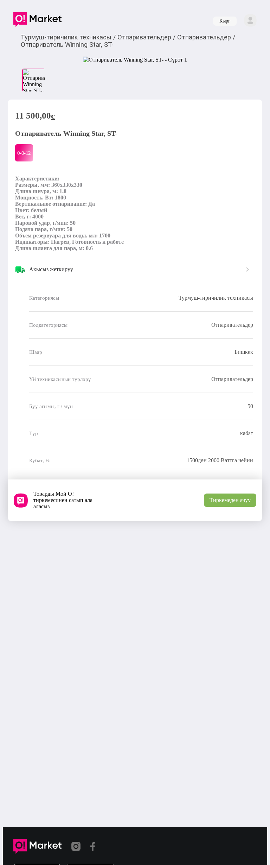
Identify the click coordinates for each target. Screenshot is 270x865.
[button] (37, 21)
